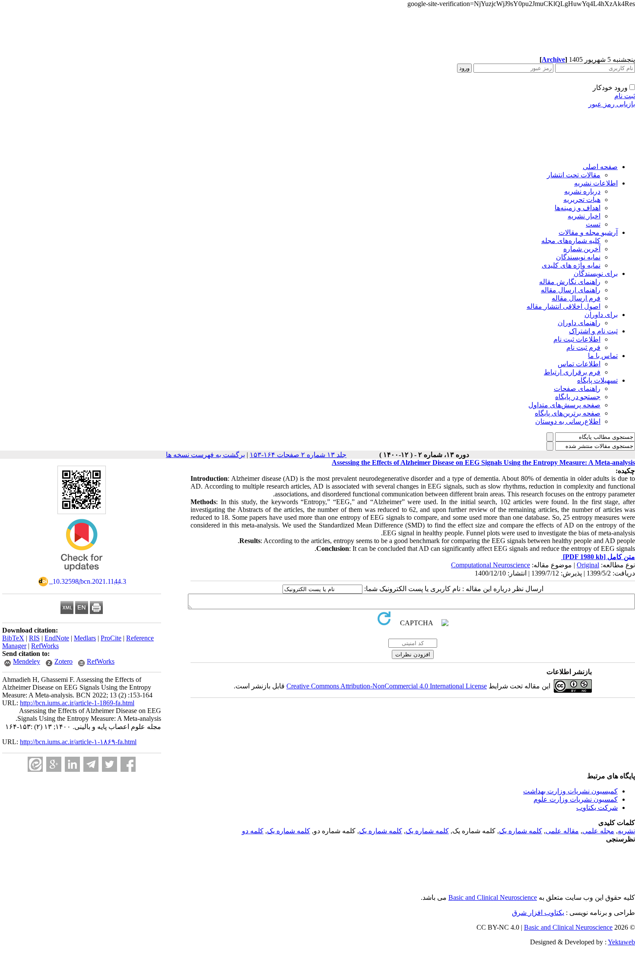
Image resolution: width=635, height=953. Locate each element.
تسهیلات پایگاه (597, 380)
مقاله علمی (562, 831)
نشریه (626, 831)
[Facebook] (128, 764)
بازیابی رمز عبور (611, 104)
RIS (34, 638)
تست (593, 224)
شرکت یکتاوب (597, 807)
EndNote (56, 638)
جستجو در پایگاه (577, 396)
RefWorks (45, 645)
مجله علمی (598, 831)
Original (588, 565)
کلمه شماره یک (520, 831)
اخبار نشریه (584, 216)
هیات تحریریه (581, 199)
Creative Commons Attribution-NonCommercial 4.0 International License (386, 686)
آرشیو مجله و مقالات (588, 232)
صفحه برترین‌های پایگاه (567, 413)
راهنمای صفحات (577, 388)
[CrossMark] (81, 574)
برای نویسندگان (596, 273)
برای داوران (601, 314)
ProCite (111, 638)
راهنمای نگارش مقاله (569, 281)
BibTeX (13, 638)
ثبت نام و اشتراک (593, 331)
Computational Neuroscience (490, 565)
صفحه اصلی (600, 166)
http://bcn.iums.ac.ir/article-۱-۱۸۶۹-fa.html (78, 741)
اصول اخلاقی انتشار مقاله (563, 306)
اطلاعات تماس (579, 364)
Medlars (85, 638)
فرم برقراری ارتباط (572, 372)
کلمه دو (253, 831)
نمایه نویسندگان (578, 257)
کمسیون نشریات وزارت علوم (575, 799)
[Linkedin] (72, 764)
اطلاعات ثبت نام (576, 339)
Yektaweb (621, 942)
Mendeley (26, 661)
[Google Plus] (53, 764)
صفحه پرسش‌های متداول (564, 405)
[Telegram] (90, 764)
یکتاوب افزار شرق (538, 912)
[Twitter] (109, 764)
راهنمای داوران (579, 322)
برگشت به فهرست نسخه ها (205, 454)
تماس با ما (603, 355)
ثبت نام (624, 95)
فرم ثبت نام (583, 347)
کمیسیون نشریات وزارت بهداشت (570, 791)
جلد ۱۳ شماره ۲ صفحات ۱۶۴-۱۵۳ (298, 454)
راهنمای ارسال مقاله (570, 290)
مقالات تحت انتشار (573, 175)
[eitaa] (35, 764)
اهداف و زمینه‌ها (577, 207)
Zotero (63, 661)
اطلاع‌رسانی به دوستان (567, 421)
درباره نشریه (582, 191)
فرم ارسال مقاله (576, 298)
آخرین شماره (581, 249)
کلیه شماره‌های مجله (570, 240)
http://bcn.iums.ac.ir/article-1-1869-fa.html (77, 703)
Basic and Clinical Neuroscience (492, 897)
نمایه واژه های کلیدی (571, 265)
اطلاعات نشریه (596, 183)
